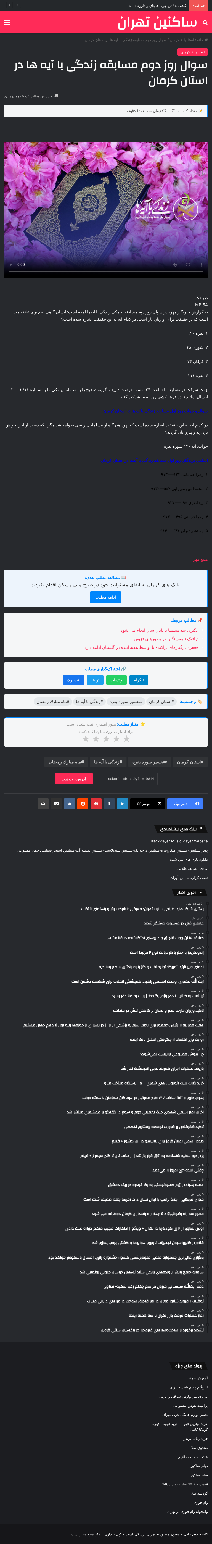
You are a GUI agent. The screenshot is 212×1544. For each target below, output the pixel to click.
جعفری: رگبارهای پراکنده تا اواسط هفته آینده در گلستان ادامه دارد (141, 647)
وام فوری (201, 1502)
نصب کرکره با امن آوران (189, 877)
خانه (201, 40)
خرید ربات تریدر (196, 1438)
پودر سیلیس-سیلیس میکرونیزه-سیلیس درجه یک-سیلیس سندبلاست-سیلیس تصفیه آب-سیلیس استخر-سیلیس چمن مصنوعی (112, 850)
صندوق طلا (199, 1447)
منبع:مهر (200, 559)
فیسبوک (73, 680)
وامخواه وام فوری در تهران (187, 1511)
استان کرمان (189, 762)
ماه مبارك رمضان (65, 762)
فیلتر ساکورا (198, 1466)
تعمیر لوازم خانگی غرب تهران (185, 1414)
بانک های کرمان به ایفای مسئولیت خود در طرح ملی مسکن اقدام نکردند (105, 584)
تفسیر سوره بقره (148, 762)
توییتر (95, 680)
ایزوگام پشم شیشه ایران (188, 1387)
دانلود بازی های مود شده (189, 859)
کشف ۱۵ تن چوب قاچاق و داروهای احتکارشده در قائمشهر (142, 5)
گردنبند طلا (199, 1493)
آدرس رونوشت (74, 778)
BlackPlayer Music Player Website (179, 841)
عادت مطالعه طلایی (192, 868)
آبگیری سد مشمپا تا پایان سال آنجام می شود (159, 630)
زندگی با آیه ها (107, 762)
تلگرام (139, 680)
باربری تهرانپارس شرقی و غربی (183, 1396)
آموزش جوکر (198, 1378)
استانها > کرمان (182, 40)
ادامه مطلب (105, 597)
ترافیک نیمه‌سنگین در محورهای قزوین (166, 638)
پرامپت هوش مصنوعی (190, 1405)
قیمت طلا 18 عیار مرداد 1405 (185, 1484)
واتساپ (116, 680)
